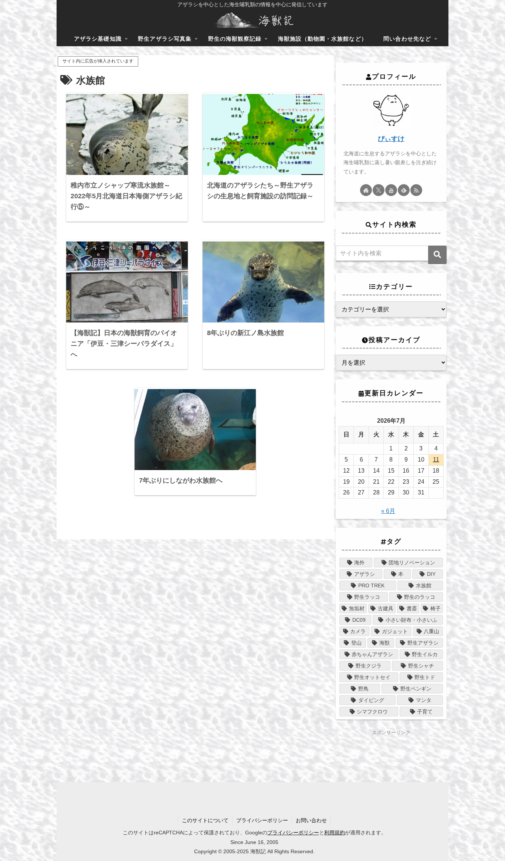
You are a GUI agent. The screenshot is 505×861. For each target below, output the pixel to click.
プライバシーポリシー (262, 820)
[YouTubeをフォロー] (391, 190)
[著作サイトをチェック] (366, 190)
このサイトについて (205, 820)
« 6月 (388, 511)
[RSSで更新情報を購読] (416, 190)
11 (436, 459)
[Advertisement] (391, 748)
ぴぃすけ (391, 138)
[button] (437, 255)
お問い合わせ (311, 820)
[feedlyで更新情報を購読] (404, 190)
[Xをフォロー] (378, 190)
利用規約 (334, 832)
